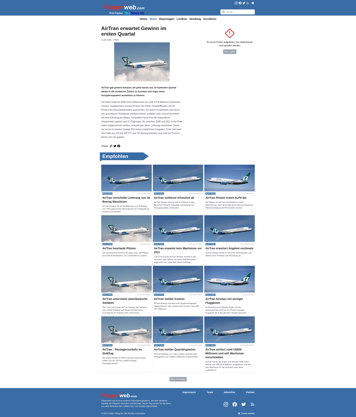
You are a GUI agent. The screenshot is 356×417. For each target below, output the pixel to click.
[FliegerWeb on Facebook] (240, 3)
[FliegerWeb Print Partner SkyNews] (134, 13)
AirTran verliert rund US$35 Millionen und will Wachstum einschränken (226, 320)
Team (210, 392)
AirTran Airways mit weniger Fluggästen (223, 267)
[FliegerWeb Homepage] (123, 6)
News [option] (153, 18)
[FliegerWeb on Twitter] (244, 3)
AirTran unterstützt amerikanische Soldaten (122, 267)
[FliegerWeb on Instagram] (236, 3)
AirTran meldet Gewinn (164, 267)
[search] (223, 12)
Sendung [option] (195, 18)
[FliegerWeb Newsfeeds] (248, 3)
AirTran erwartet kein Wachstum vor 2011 (173, 217)
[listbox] (144, 19)
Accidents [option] (209, 18)
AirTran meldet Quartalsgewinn (168, 318)
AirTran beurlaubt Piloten (113, 217)
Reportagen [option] (166, 18)
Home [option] (143, 18)
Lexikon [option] (182, 18)
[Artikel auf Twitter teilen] (114, 146)
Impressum (189, 392)
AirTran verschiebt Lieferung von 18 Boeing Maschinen (122, 168)
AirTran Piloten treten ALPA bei (219, 166)
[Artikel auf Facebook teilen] (118, 146)
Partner (250, 392)
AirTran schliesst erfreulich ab (167, 166)
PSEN (116, 40)
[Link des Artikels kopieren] (111, 146)
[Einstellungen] (253, 3)
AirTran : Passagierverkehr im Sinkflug (120, 318)
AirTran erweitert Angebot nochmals (221, 217)
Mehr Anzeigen (178, 379)
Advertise (229, 392)
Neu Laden (229, 51)
